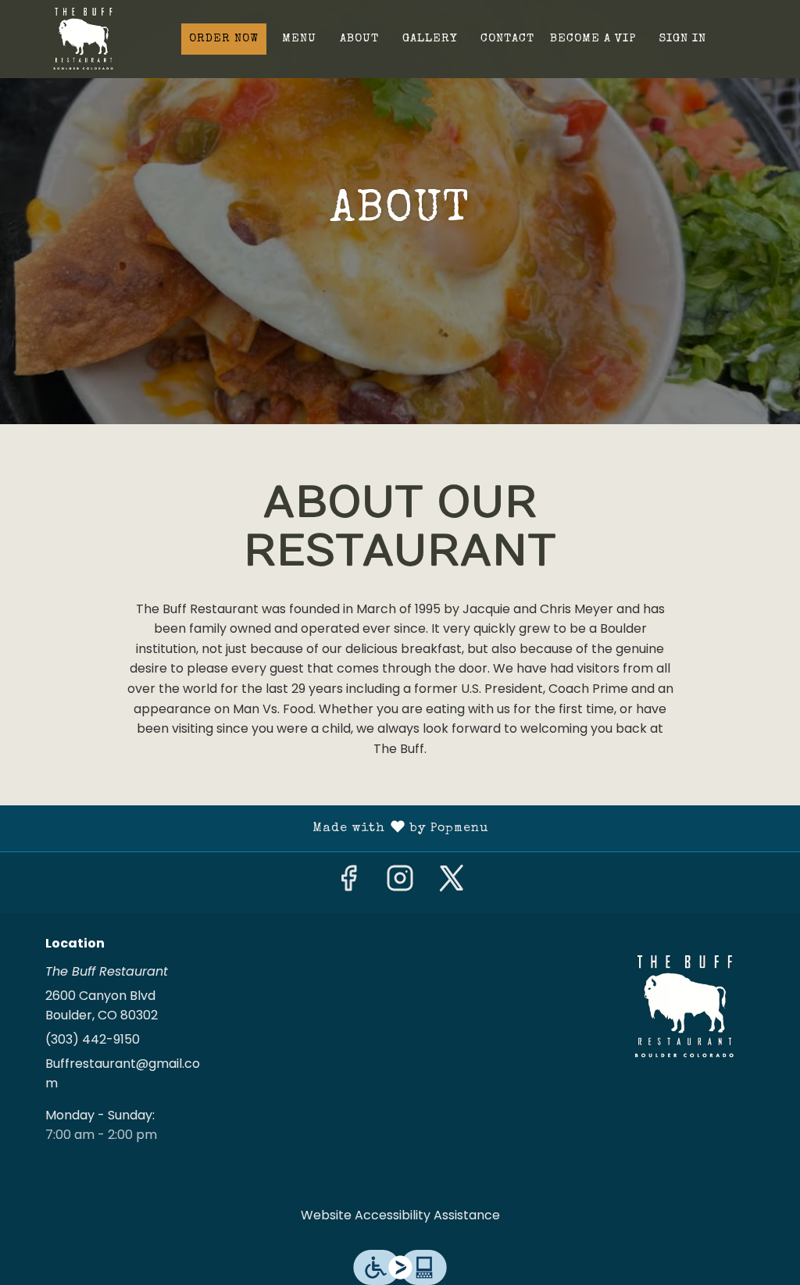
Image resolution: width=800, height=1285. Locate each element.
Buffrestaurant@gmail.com (122, 1074)
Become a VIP (593, 39)
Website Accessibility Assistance (400, 1215)
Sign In (682, 39)
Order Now (224, 39)
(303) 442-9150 (92, 1039)
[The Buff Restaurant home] (82, 39)
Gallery (429, 39)
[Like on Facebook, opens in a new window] (348, 882)
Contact (507, 39)
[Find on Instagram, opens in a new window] (400, 882)
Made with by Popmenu (250, 829)
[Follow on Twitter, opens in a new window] (452, 882)
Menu (299, 39)
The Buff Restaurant (683, 1007)
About (359, 39)
